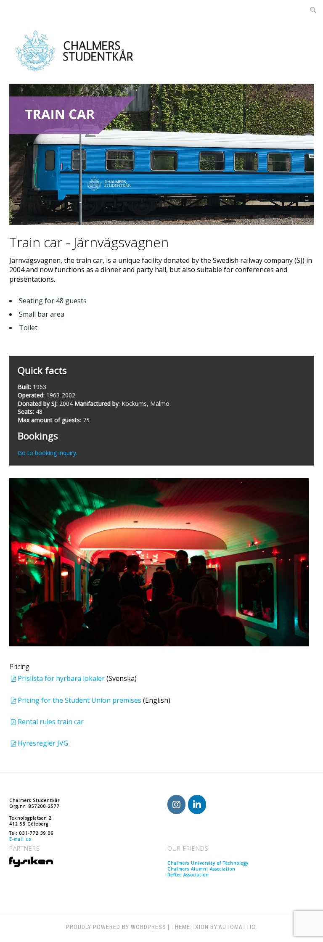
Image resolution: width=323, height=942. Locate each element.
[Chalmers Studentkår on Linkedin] (197, 804)
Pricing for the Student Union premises (80, 700)
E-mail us (20, 839)
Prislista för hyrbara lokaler (62, 678)
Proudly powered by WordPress (116, 927)
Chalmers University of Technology (208, 863)
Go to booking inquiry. (47, 453)
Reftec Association (188, 875)
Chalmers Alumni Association (201, 869)
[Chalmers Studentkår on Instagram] (176, 804)
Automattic (237, 927)
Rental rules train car (51, 721)
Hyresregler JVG (43, 743)
